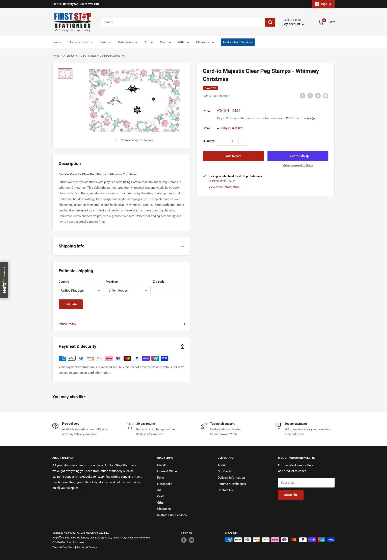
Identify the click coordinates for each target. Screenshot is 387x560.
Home (55, 55)
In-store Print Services (238, 42)
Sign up (326, 4)
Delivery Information (231, 477)
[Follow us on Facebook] (184, 540)
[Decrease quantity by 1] (221, 141)
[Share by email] (325, 95)
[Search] (270, 22)
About (222, 465)
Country (64, 282)
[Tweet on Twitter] (318, 95)
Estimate (71, 304)
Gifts (181, 42)
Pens (103, 42)
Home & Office (78, 42)
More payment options (298, 165)
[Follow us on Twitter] (191, 540)
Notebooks (125, 42)
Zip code (158, 282)
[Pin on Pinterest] (310, 95)
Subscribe (291, 495)
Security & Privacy (86, 547)
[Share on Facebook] (302, 95)
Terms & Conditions (63, 547)
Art (147, 42)
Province (112, 282)
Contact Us (225, 490)
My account (292, 24)
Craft (163, 42)
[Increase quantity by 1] (243, 141)
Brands (57, 42)
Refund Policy (67, 324)
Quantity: (209, 141)
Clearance (203, 42)
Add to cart (233, 156)
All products (70, 55)
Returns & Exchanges (232, 484)
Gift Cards (224, 471)
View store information (223, 187)
